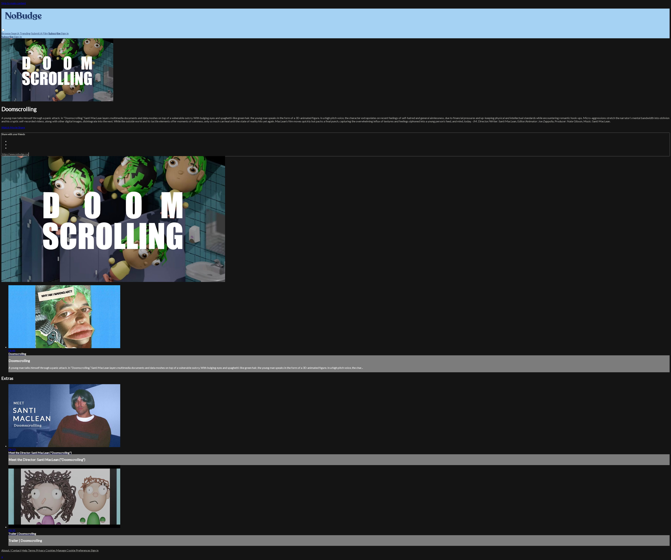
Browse (6, 33)
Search (15, 33)
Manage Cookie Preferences (73, 550)
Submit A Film (39, 33)
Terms (32, 550)
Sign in (65, 33)
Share (21, 127)
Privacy (41, 550)
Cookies (51, 550)
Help (24, 550)
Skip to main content (13, 3)
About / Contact (11, 550)
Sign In (18, 36)
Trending (25, 33)
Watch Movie (9, 127)
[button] (3, 30)
